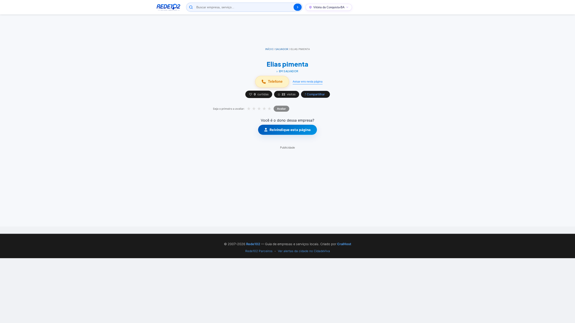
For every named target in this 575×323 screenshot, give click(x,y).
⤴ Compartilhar (315, 94)
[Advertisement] (287, 31)
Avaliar (281, 108)
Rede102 (253, 244)
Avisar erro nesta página (308, 81)
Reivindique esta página (290, 130)
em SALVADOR (289, 71)
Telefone (275, 81)
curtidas (259, 94)
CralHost (344, 244)
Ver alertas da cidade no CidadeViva (304, 251)
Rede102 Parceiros (258, 251)
